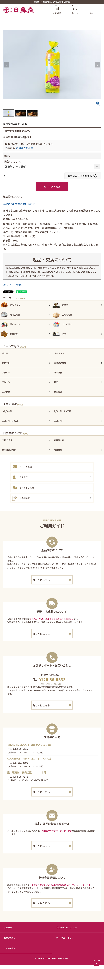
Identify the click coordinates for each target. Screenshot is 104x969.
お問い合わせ (10, 937)
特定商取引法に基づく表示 (67, 927)
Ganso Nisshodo (44, 958)
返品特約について (12, 196)
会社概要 (8, 927)
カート (75, 13)
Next (97, 64)
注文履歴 (56, 13)
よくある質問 (10, 948)
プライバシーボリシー (65, 937)
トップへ (96, 960)
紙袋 (7, 155)
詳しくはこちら (41, 579)
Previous (6, 64)
